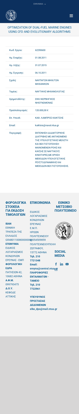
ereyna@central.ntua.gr (44, 268)
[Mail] (56, 269)
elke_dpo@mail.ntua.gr (43, 309)
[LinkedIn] (61, 264)
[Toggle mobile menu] (71, 16)
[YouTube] (67, 264)
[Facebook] (56, 264)
